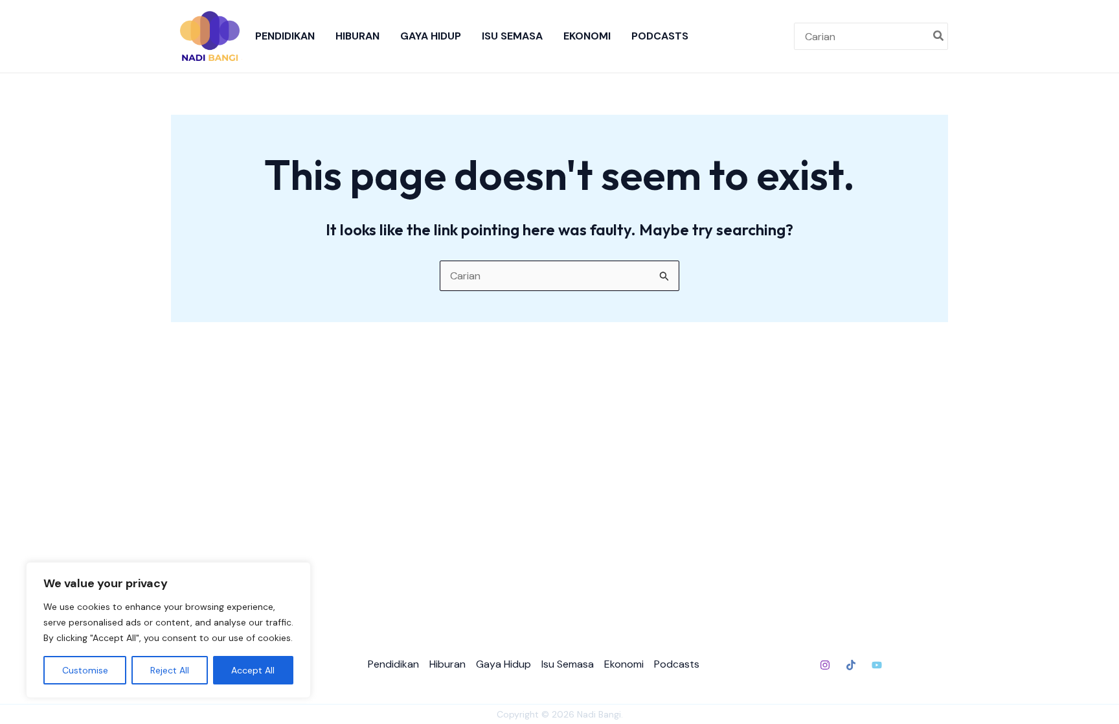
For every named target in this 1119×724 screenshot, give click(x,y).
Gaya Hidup (430, 36)
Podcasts (659, 36)
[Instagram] (825, 665)
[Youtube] (877, 665)
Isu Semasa (512, 36)
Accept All (253, 670)
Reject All (169, 670)
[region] (168, 630)
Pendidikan (285, 36)
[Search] (939, 36)
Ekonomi (587, 36)
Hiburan (357, 36)
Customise (85, 670)
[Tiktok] (851, 665)
